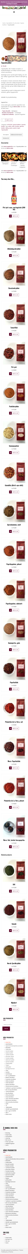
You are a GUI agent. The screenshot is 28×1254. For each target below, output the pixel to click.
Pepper (7, 1065)
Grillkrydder (8, 1049)
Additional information (16, 134)
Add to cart (9, 120)
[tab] (6, 134)
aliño (13, 126)
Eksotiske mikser (10, 1056)
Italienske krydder (10, 1060)
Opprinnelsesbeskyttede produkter (14, 1046)
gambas (22, 126)
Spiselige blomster (10, 1068)
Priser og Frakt (9, 1141)
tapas (18, 128)
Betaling (7, 1133)
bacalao (17, 126)
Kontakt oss (8, 1239)
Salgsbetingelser (9, 1143)
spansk (15, 128)
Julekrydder (8, 1067)
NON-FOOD (9, 1114)
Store (6, 1145)
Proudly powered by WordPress (9, 1250)
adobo (10, 126)
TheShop (3, 1252)
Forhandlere (8, 1136)
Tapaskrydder (4, 130)
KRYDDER (9, 124)
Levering (7, 1138)
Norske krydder (9, 1051)
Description (6, 134)
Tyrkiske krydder (10, 1054)
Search (6, 1028)
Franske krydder (10, 1058)
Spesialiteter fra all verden (13, 23)
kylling (7, 128)
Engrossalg (8, 1134)
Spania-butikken (17, 124)
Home (4, 23)
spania (10, 128)
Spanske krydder (10, 1061)
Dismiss (19, 3)
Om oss (7, 1241)
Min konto (8, 1140)
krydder (3, 128)
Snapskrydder (9, 1063)
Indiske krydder (9, 1053)
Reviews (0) (6, 138)
